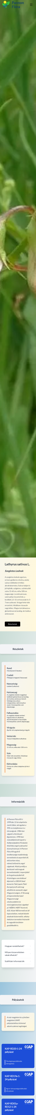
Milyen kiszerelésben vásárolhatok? (14, 953)
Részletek (12, 624)
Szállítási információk (14, 961)
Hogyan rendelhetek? (14, 946)
